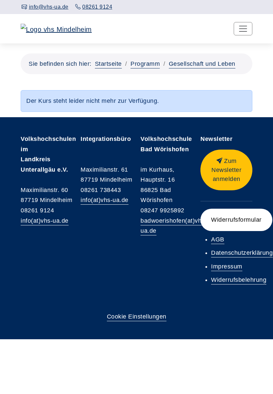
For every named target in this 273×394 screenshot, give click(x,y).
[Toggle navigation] (243, 28)
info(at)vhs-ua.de (45, 220)
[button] (226, 170)
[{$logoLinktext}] (56, 28)
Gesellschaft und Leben (202, 63)
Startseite (108, 63)
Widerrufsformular (236, 219)
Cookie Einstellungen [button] (136, 316)
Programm (145, 63)
